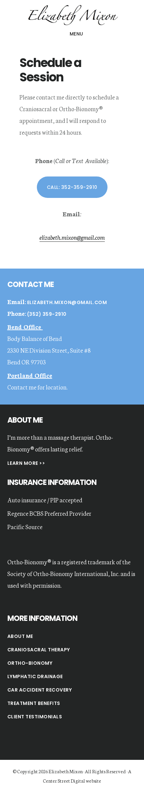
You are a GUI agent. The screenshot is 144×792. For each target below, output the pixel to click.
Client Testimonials (34, 716)
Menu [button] (76, 33)
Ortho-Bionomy (30, 663)
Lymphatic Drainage (35, 676)
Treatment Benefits (33, 703)
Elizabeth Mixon (72, 14)
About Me (20, 636)
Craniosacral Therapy (38, 649)
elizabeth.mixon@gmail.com (72, 237)
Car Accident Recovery (39, 690)
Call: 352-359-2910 (72, 187)
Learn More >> (26, 463)
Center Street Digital (64, 780)
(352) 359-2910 (47, 314)
